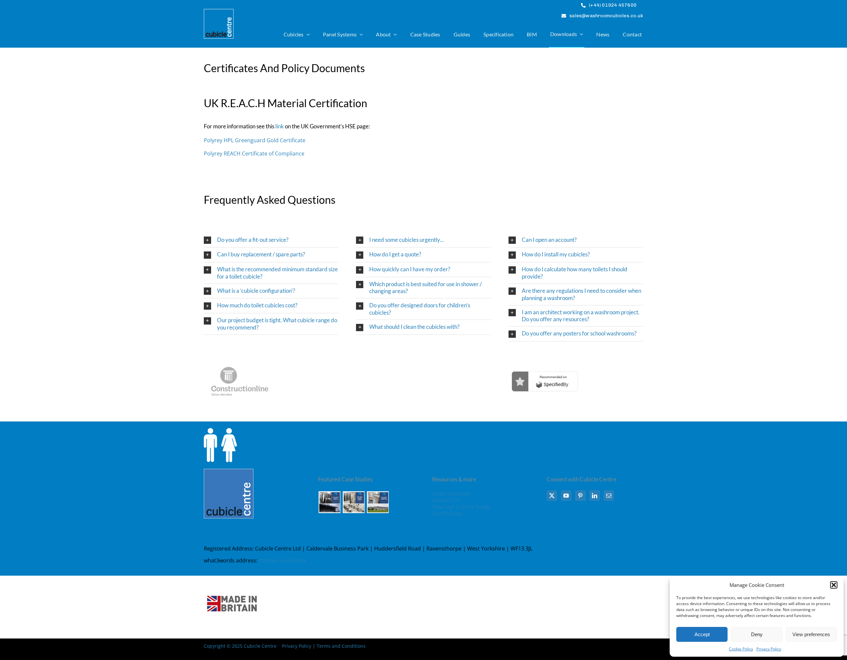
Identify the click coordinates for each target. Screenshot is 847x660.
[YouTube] (566, 495)
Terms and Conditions (341, 646)
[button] (833, 585)
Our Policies (447, 513)
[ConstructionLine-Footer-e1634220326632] (240, 357)
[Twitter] (552, 495)
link (279, 126)
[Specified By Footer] (545, 357)
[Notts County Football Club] (329, 502)
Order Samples (450, 493)
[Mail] (608, 495)
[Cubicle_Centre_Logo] (218, 12)
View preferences (811, 634)
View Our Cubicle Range (461, 506)
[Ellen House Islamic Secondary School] (353, 502)
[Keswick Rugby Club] (377, 502)
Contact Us (446, 500)
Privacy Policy (768, 649)
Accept (702, 634)
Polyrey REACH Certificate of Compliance (254, 153)
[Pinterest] (580, 495)
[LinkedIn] (594, 495)
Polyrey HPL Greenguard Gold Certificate (254, 140)
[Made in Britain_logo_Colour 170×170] (232, 578)
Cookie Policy (741, 649)
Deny (757, 634)
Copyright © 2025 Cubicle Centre (240, 646)
